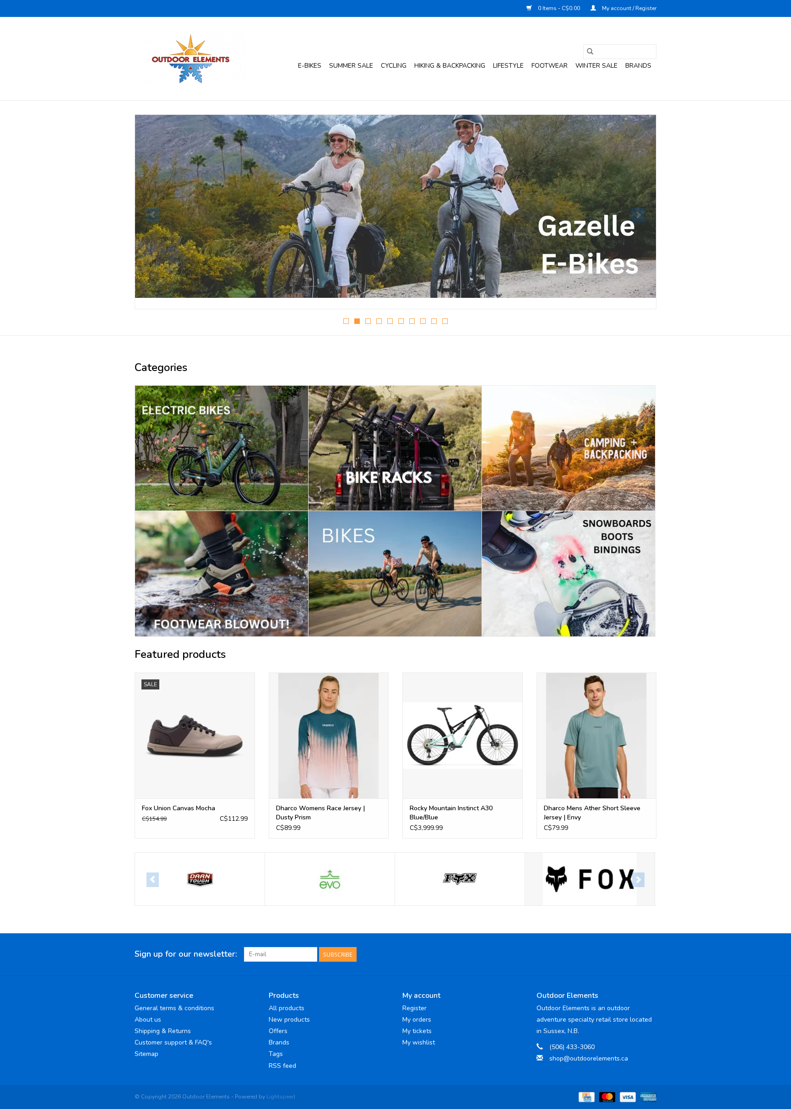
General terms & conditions (174, 1008)
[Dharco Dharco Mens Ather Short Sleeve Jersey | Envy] (596, 735)
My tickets (417, 1031)
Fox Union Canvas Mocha (178, 808)
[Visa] (627, 1096)
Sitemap (146, 1054)
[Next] (638, 215)
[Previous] (152, 215)
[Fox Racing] (460, 879)
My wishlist (418, 1042)
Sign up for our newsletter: (186, 954)
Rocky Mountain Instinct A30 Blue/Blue (451, 813)
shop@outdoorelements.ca (588, 1058)
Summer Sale (351, 65)
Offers (278, 1031)
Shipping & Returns (163, 1031)
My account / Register (628, 8)
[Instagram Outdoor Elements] (649, 954)
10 (445, 321)
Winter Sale (596, 65)
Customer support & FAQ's (173, 1042)
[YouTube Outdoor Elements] (632, 954)
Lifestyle (508, 65)
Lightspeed (280, 1096)
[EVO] (200, 879)
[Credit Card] (585, 1096)
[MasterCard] (606, 1096)
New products (289, 1019)
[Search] (590, 51)
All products (286, 1008)
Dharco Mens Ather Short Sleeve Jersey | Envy (592, 813)
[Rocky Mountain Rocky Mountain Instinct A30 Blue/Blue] (462, 735)
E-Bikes (309, 65)
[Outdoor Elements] (191, 58)
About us (148, 1019)
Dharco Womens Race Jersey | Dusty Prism (320, 813)
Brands (638, 65)
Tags (276, 1054)
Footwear (549, 65)
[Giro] (590, 879)
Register (414, 1008)
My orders (416, 1019)
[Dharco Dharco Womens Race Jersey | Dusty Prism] (329, 735)
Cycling (393, 65)
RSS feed (282, 1065)
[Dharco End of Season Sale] (395, 206)
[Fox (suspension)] (330, 879)
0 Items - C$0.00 (558, 8)
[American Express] (646, 1096)
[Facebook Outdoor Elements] (616, 954)
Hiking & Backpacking (449, 65)
